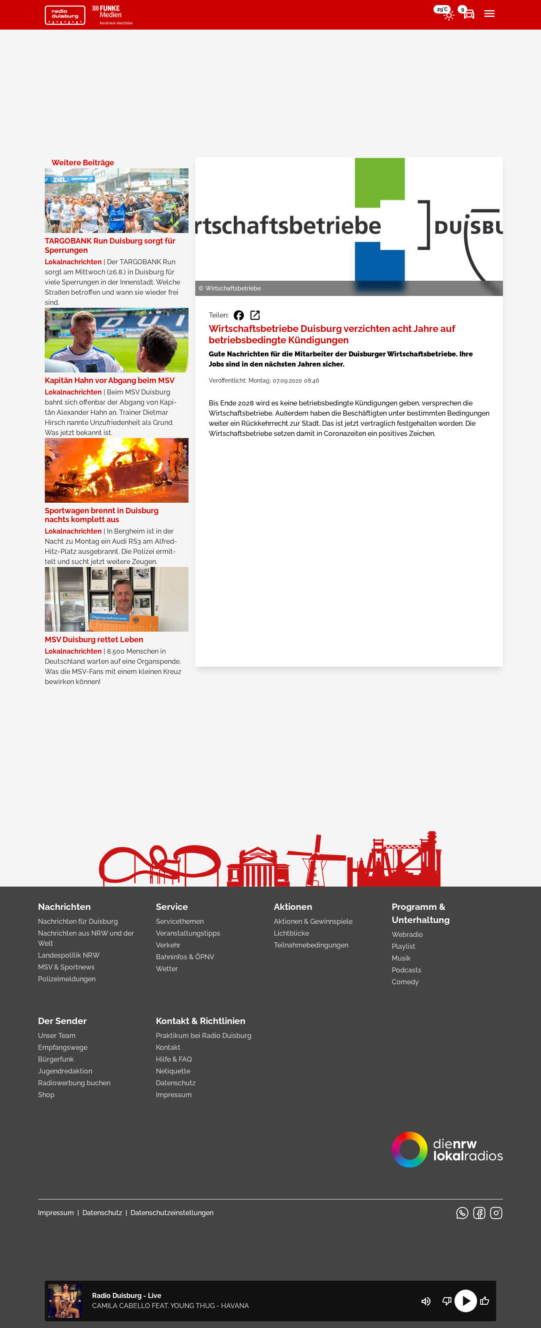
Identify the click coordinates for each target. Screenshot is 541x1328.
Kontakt (168, 1047)
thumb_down (447, 1301)
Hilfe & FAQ (174, 1059)
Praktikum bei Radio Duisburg (203, 1036)
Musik (401, 958)
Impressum (174, 1095)
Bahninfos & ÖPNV (185, 957)
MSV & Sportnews (66, 967)
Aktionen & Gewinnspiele (313, 921)
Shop (46, 1095)
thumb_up (484, 1301)
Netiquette (173, 1071)
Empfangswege (62, 1047)
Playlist (403, 946)
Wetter (167, 969)
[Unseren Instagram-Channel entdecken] (496, 1213)
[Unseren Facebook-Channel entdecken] (479, 1213)
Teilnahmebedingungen (311, 945)
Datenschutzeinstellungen (172, 1213)
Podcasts (406, 970)
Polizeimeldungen (67, 979)
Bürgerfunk (56, 1059)
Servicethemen (180, 921)
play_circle (465, 1300)
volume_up (426, 1301)
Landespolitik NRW (69, 955)
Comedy (405, 982)
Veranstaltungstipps (188, 933)
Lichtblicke (291, 933)
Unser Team (57, 1036)
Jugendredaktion (65, 1071)
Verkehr (168, 945)
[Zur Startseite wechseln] (65, 15)
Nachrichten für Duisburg (78, 921)
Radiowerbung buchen (74, 1083)
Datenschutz (176, 1083)
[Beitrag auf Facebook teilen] (239, 315)
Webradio (407, 935)
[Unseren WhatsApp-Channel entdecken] (462, 1213)
